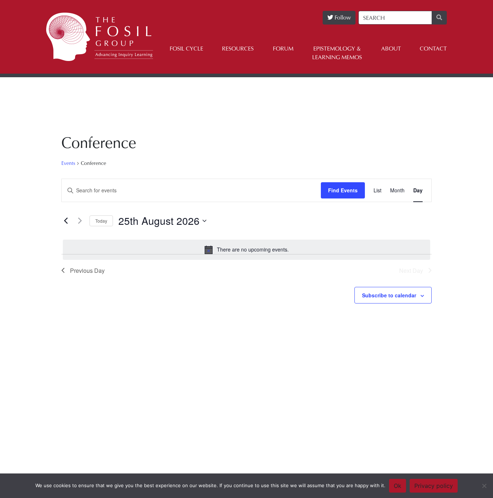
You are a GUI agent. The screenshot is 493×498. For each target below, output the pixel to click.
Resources (238, 48)
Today (101, 221)
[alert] (246, 250)
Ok (397, 485)
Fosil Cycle (186, 48)
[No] (484, 485)
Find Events (343, 190)
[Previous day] (65, 221)
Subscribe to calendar (389, 295)
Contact (433, 48)
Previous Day (87, 270)
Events (68, 163)
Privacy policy (433, 485)
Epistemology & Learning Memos (337, 53)
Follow (342, 17)
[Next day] (79, 221)
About (391, 48)
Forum (283, 48)
